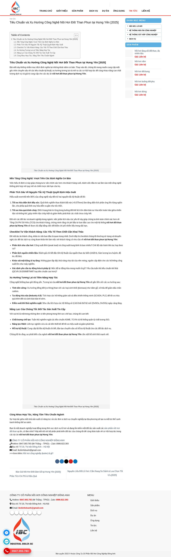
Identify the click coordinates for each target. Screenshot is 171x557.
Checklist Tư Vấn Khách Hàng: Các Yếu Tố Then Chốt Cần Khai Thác (42, 47)
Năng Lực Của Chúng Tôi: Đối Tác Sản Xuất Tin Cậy (36, 53)
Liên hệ (146, 11)
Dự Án (105, 11)
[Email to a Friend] (66, 461)
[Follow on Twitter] (26, 512)
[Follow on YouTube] (39, 512)
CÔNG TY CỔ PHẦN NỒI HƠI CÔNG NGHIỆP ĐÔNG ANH (38, 440)
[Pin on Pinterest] (71, 461)
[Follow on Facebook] (12, 512)
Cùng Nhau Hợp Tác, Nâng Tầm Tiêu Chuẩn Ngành (35, 56)
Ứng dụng (119, 11)
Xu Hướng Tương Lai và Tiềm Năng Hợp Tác (33, 50)
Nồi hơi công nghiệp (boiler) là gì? (38, 453)
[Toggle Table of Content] (75, 35)
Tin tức (133, 11)
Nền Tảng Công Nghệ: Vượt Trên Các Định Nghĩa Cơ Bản (38, 42)
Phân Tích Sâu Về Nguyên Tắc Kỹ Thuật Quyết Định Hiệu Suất (40, 45)
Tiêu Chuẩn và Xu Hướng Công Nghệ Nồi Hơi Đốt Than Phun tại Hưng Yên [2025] (45, 39)
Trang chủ (45, 11)
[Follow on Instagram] (17, 512)
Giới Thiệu (62, 11)
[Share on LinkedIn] (75, 461)
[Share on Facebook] (57, 461)
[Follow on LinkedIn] (35, 512)
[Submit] (138, 5)
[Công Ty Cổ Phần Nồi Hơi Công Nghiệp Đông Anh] (22, 8)
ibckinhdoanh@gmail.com (30, 508)
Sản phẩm (77, 11)
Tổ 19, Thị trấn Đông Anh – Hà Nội (34, 447)
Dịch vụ (93, 11)
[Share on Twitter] (62, 461)
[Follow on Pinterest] (30, 512)
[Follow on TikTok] (21, 512)
